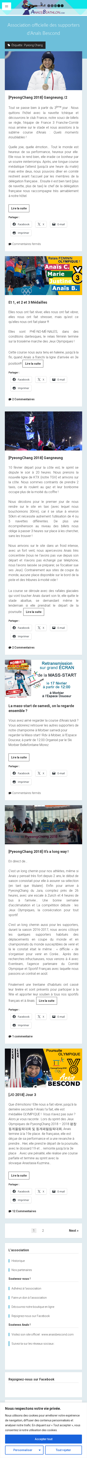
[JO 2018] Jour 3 (43, 1068)
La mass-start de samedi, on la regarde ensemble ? (43, 679)
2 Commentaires (23, 399)
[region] (43, 1430)
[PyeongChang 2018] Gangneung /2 (43, 70)
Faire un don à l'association (29, 1297)
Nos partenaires (22, 1270)
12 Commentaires (24, 1211)
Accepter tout (43, 1439)
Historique (18, 1260)
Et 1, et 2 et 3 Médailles (43, 275)
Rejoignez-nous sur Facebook (31, 1316)
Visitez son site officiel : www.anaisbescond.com (43, 1334)
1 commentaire (22, 1036)
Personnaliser (22, 1450)
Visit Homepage (43, 7)
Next (72, 1231)
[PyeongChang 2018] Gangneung (43, 430)
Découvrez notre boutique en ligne (33, 1306)
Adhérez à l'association (26, 1288)
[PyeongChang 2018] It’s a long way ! (43, 824)
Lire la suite (20, 209)
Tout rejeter (63, 1450)
